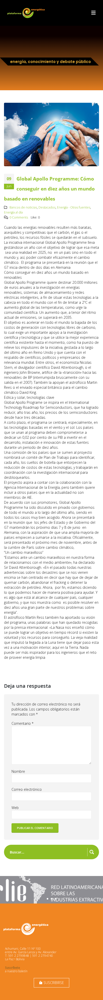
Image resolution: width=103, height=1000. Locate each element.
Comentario (23, 723)
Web (15, 807)
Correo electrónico (27, 789)
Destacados (47, 207)
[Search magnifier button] (92, 852)
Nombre (18, 771)
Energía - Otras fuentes (73, 207)
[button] (93, 12)
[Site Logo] (26, 13)
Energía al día (13, 212)
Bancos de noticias (23, 207)
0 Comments (19, 217)
